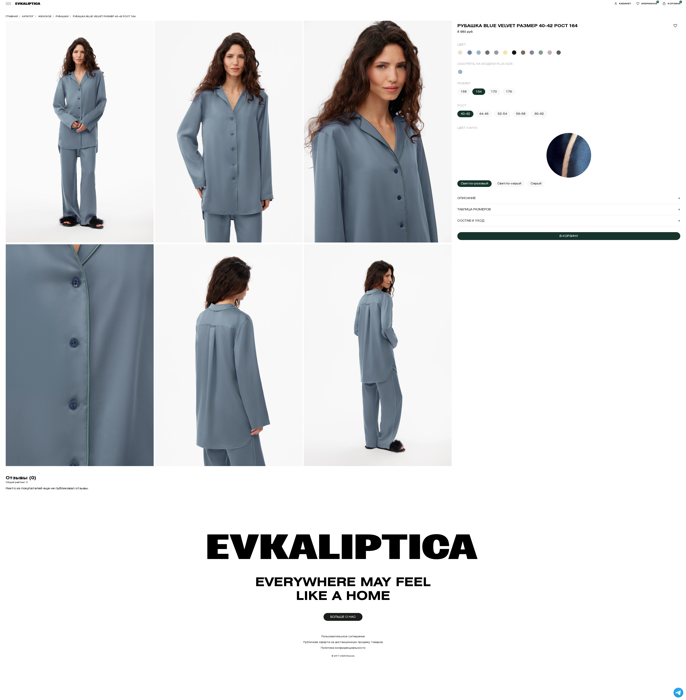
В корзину (569, 236)
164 (479, 91)
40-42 (465, 113)
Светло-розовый (474, 183)
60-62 (539, 113)
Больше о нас (343, 617)
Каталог (28, 16)
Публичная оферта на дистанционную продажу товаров (343, 642)
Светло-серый (509, 183)
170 (494, 91)
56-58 (520, 113)
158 (464, 91)
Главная (12, 16)
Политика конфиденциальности (343, 648)
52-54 (502, 113)
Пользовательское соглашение (343, 636)
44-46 (483, 113)
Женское (44, 16)
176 (509, 91)
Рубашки (62, 16)
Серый (536, 183)
